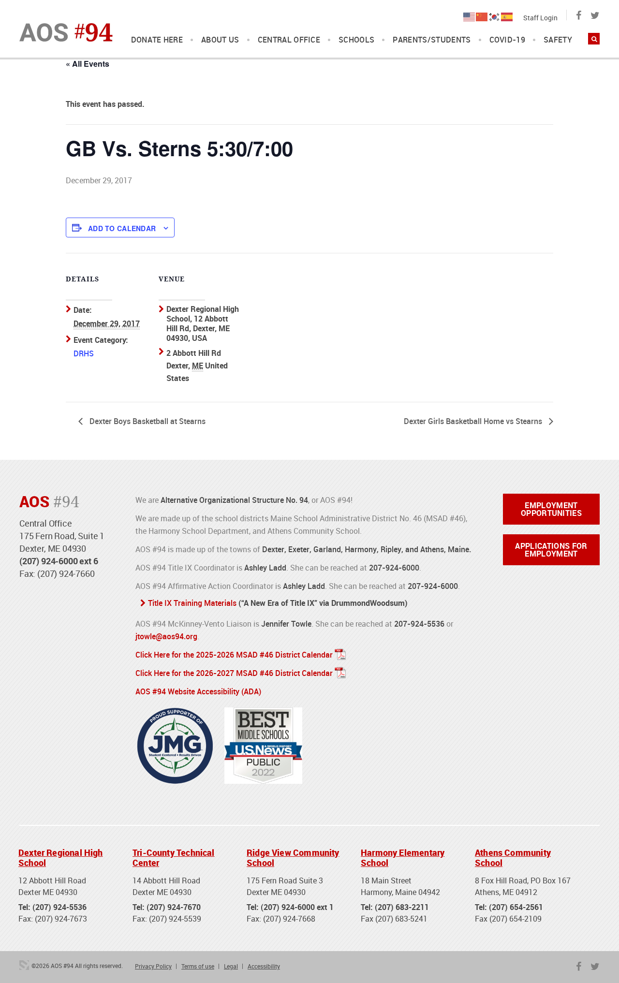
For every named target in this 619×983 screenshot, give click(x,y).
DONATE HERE (157, 40)
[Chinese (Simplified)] (482, 16)
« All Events (87, 63)
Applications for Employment (551, 550)
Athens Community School (513, 858)
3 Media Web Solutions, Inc (24, 965)
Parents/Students (432, 40)
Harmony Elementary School (402, 858)
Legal (231, 966)
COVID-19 (507, 40)
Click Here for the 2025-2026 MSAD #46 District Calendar (234, 654)
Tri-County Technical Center (174, 858)
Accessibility (264, 966)
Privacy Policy (153, 966)
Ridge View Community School (293, 858)
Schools (356, 40)
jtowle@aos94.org (166, 636)
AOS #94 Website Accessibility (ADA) (198, 691)
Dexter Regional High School (60, 858)
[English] (469, 16)
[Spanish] (507, 16)
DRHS (84, 353)
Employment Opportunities (551, 509)
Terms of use (197, 966)
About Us (220, 40)
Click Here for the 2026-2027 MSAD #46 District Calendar (234, 673)
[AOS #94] (66, 31)
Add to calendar (122, 228)
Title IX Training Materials (192, 603)
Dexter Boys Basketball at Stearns (147, 421)
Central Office (289, 40)
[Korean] (494, 16)
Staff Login (540, 17)
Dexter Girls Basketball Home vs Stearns (474, 421)
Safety (558, 40)
